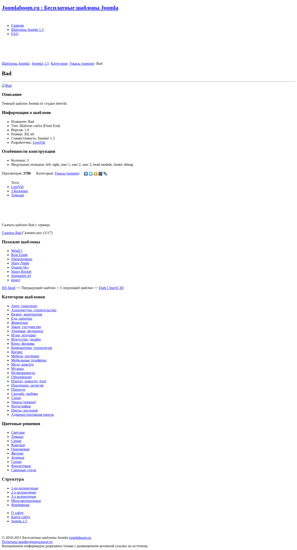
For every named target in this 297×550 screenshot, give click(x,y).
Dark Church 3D (111, 288)
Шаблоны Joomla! (16, 63)
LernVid (39, 142)
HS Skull (8, 288)
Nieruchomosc (21, 259)
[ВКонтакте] (86, 174)
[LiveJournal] (105, 174)
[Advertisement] (86, 50)
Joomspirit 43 (21, 276)
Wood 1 (17, 251)
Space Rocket (21, 271)
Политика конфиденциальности (27, 542)
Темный (17, 195)
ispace (15, 280)
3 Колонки (19, 191)
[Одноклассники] (95, 174)
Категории (59, 63)
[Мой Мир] (100, 174)
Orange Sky (20, 267)
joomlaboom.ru (80, 538)
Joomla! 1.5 (40, 63)
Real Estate (19, 255)
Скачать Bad (12, 233)
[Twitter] (90, 174)
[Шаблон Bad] (7, 86)
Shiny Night (20, 263)
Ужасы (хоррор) (82, 63)
